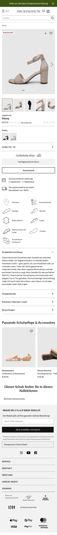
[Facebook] (35, 452)
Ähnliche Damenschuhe (14, 398)
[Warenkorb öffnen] (48, 11)
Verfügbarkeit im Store (28, 161)
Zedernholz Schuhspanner (13, 373)
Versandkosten (26, 123)
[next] (51, 64)
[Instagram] (21, 452)
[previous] (5, 64)
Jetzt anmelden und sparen (28, 429)
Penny (4, 25)
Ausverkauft (28, 170)
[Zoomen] (45, 33)
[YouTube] (28, 452)
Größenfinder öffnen (25, 155)
